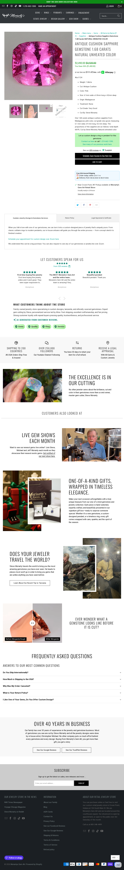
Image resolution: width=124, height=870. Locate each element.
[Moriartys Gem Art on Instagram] (11, 6)
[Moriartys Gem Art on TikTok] (15, 6)
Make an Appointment (47, 6)
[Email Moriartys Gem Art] (3, 6)
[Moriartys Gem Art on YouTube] (20, 6)
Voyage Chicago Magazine (15, 807)
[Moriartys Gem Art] (13, 16)
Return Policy (69, 218)
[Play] (38, 66)
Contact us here (87, 141)
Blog (45, 807)
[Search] (119, 16)
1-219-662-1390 (29, 6)
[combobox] (111, 16)
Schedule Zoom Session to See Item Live (97, 155)
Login (111, 6)
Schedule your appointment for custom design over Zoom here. (33, 239)
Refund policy (49, 849)
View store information (86, 194)
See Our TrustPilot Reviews (76, 750)
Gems (96, 33)
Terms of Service (50, 845)
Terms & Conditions (51, 840)
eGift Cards (48, 812)
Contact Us (48, 816)
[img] (62, 263)
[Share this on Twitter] (77, 205)
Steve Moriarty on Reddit (14, 812)
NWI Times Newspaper (13, 802)
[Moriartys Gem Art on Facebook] (7, 6)
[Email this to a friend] (96, 205)
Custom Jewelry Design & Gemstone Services (30, 218)
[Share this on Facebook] (83, 205)
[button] (39, 13)
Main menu (86, 33)
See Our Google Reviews (46, 750)
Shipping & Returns (51, 835)
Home (77, 33)
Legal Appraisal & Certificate (101, 218)
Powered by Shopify (34, 864)
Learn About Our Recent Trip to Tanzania (30, 583)
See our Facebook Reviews (54, 826)
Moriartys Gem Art (18, 864)
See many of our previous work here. (97, 144)
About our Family (50, 802)
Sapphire (82, 36)
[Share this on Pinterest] (90, 205)
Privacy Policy (49, 821)
